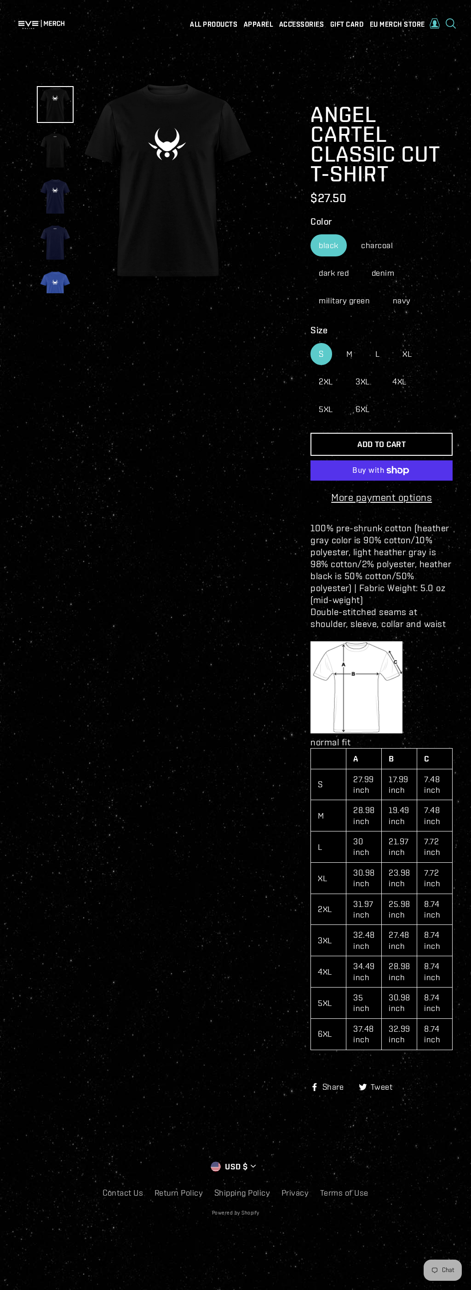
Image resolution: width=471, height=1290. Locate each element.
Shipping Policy (242, 1192)
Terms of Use (344, 1192)
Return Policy (179, 1192)
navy (402, 300)
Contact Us (123, 1192)
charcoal (377, 245)
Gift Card (347, 24)
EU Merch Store (397, 24)
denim (383, 273)
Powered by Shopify (235, 1212)
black (329, 245)
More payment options (381, 497)
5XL (326, 409)
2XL (326, 381)
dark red (334, 273)
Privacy (295, 1192)
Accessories (301, 24)
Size (318, 330)
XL (407, 354)
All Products (213, 24)
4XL (399, 381)
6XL (363, 409)
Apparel (258, 24)
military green (344, 300)
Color (321, 221)
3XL (363, 381)
